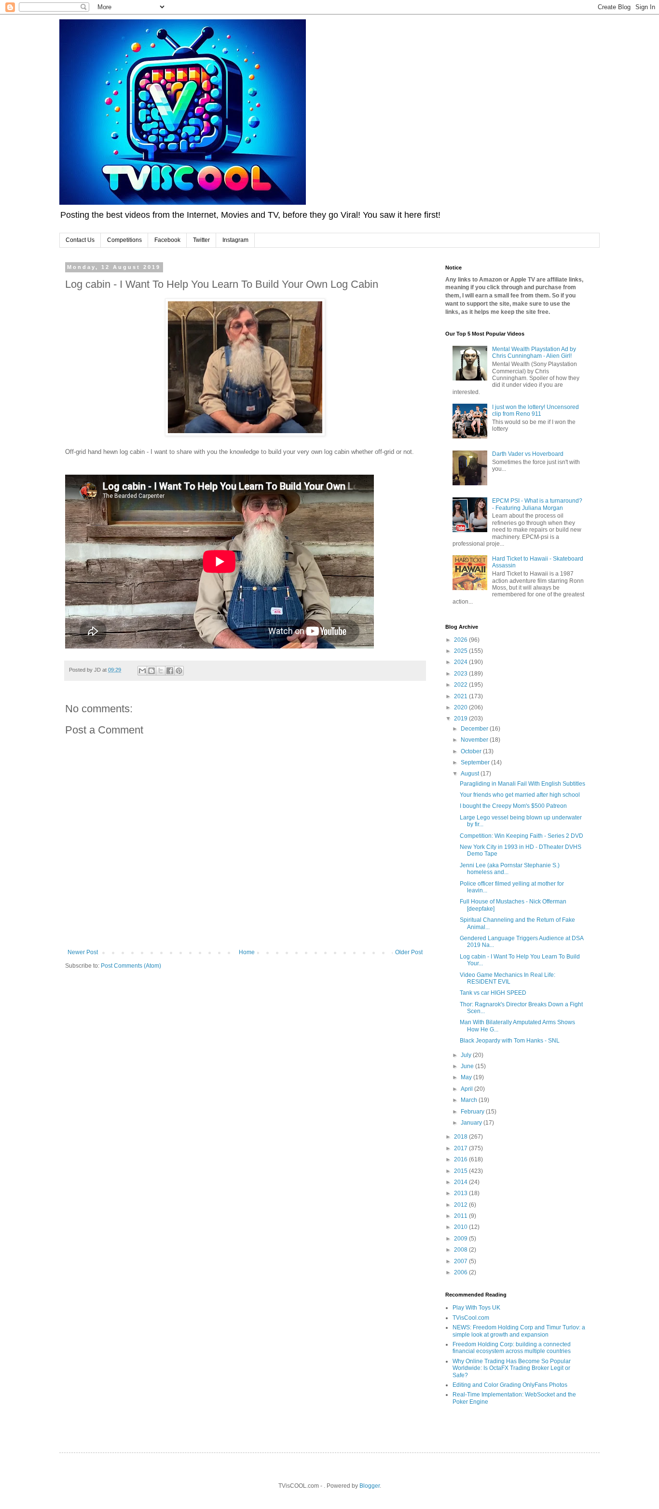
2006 (461, 1272)
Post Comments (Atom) (131, 965)
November (475, 739)
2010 (461, 1227)
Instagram (235, 240)
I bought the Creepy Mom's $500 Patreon (513, 806)
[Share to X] (160, 671)
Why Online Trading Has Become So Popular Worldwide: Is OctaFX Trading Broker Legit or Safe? (512, 1368)
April (467, 1089)
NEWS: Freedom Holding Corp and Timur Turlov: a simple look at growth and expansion (519, 1331)
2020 (461, 707)
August (471, 773)
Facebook (167, 240)
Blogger (369, 1485)
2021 (461, 696)
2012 (461, 1204)
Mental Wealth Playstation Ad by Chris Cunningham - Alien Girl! (534, 352)
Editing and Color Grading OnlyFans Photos (510, 1385)
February (473, 1111)
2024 (461, 662)
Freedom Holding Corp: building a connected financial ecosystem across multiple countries (512, 1347)
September (476, 762)
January (472, 1122)
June (468, 1066)
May (467, 1077)
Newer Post (83, 952)
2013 (461, 1193)
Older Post (409, 952)
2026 (461, 639)
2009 (461, 1238)
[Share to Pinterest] (179, 671)
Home (247, 952)
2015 (461, 1171)
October (472, 751)
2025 (461, 651)
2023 (461, 673)
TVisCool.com (471, 1317)
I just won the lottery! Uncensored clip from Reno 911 (535, 410)
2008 (461, 1249)
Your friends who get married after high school (520, 794)
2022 (461, 684)
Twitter (201, 240)
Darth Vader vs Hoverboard (527, 454)
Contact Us (80, 240)
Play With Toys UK (476, 1307)
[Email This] (142, 671)
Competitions (124, 240)
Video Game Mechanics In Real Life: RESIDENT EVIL (507, 978)
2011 (461, 1216)
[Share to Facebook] (170, 671)
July (467, 1055)
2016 (461, 1159)
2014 (461, 1182)
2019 (461, 718)
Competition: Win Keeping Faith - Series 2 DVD (521, 835)
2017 (461, 1148)
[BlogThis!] (151, 671)
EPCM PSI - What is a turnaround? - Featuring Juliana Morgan (537, 504)
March (470, 1100)
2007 (461, 1261)
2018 (461, 1136)
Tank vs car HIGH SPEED (493, 992)
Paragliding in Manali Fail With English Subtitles (522, 783)
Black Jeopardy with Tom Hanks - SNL (510, 1040)
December (475, 728)
